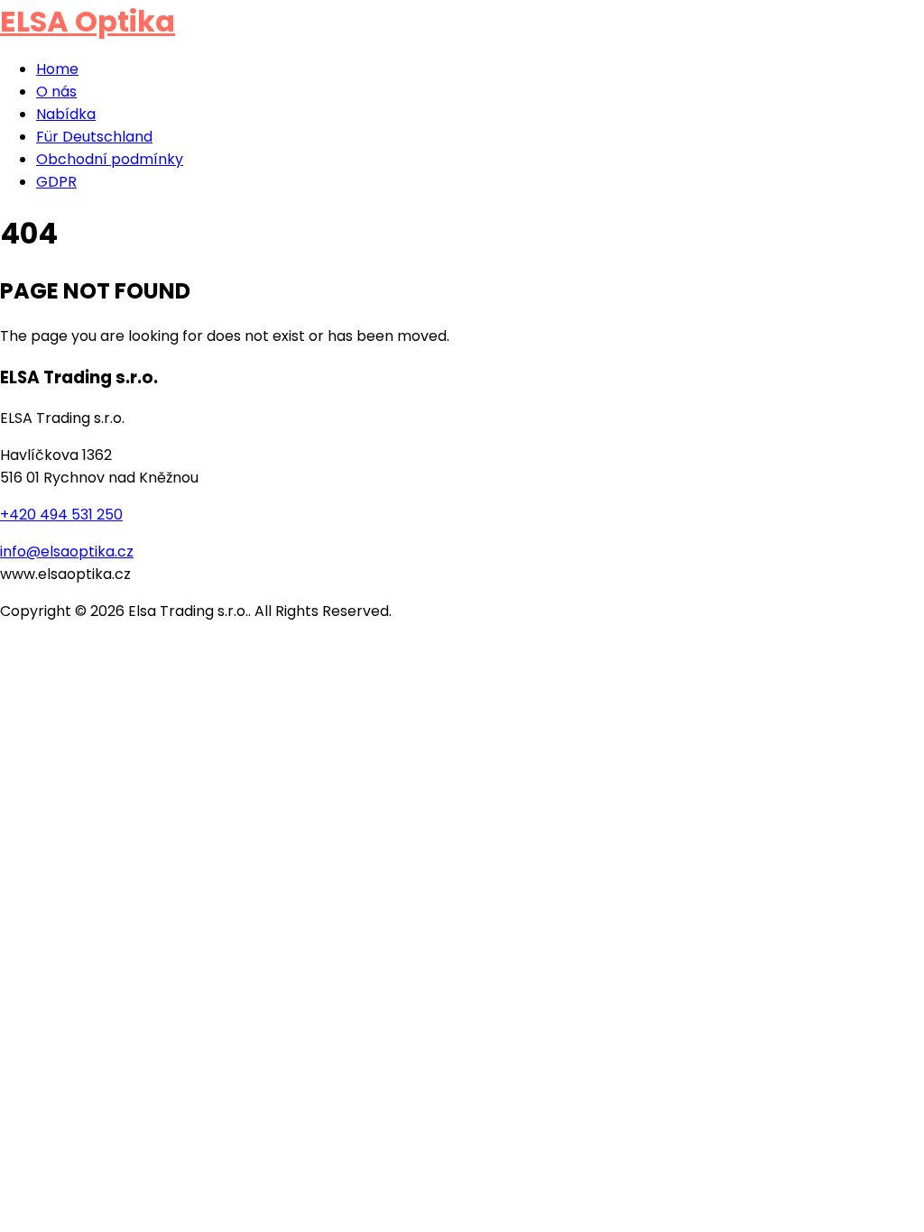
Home (57, 69)
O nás (56, 91)
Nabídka (66, 114)
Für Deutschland (94, 136)
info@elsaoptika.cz (67, 551)
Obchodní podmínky (109, 159)
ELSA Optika (87, 21)
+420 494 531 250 (61, 514)
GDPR (56, 181)
